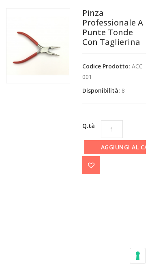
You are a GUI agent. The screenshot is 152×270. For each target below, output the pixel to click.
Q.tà (88, 126)
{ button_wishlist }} (91, 165)
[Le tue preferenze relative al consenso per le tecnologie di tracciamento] (138, 256)
